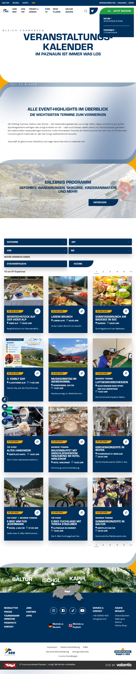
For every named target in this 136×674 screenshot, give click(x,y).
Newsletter (11, 608)
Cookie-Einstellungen (68, 656)
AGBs (85, 647)
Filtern (78, 264)
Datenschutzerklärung (70, 647)
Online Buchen (122, 615)
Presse (8, 612)
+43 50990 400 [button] (101, 615)
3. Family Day (16, 378)
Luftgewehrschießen (111, 382)
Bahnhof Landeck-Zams (123, 588)
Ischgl (16, 3)
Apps (29, 616)
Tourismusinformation (12, 617)
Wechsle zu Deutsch (58, 625)
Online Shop (121, 625)
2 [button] (103, 271)
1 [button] (96, 271)
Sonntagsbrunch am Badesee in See (110, 318)
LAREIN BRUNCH (62, 316)
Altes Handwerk (19, 450)
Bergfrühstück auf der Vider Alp (21, 318)
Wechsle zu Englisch (78, 625)
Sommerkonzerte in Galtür (109, 523)
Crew (131, 3)
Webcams (120, 619)
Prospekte (10, 623)
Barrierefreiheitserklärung (57, 651)
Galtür (5, 3)
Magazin (122, 3)
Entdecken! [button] (100, 202)
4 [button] (117, 271)
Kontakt (9, 627)
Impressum (52, 647)
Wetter (118, 622)
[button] (86, 11)
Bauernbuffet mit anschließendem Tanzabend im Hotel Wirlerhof (65, 454)
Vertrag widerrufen (80, 651)
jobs (29, 608)
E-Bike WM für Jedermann (17, 523)
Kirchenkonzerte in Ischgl (109, 449)
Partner (31, 612)
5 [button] (124, 271)
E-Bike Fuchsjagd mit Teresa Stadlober (66, 523)
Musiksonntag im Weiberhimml (63, 380)
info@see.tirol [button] (99, 619)
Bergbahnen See (107, 3)
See (33, 3)
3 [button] (110, 271)
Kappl (25, 3)
